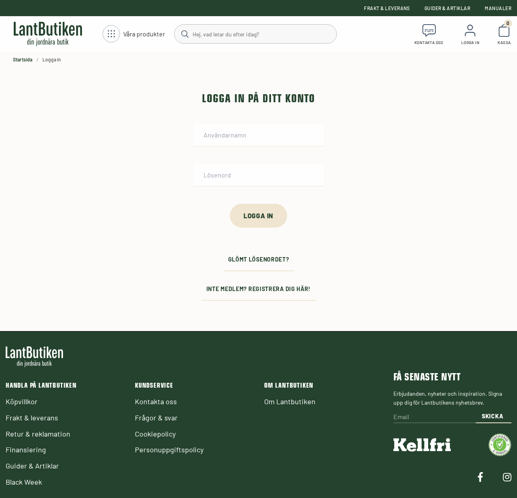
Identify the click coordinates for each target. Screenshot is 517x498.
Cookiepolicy (155, 433)
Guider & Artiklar (447, 8)
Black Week (24, 481)
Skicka (492, 416)
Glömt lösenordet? (258, 259)
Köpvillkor (22, 401)
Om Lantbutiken (289, 401)
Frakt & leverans (387, 8)
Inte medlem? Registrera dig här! (258, 288)
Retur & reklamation (38, 433)
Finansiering (26, 449)
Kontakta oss (156, 401)
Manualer (498, 8)
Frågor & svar (156, 417)
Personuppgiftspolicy (169, 449)
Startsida (22, 59)
